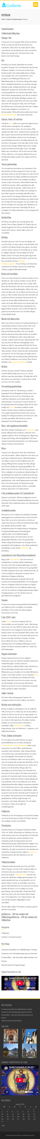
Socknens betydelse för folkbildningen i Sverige (19, 950)
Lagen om (33, 852)
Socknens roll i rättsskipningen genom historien (19, 953)
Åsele (36, 675)
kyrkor (12, 407)
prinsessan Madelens (18, 362)
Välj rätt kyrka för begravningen (13, 965)
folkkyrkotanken (20, 875)
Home (3, 19)
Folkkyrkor (5, 933)
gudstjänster (19, 725)
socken (9, 621)
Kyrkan (4, 961)
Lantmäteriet (15, 559)
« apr (3, 1125)
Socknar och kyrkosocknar (14, 19)
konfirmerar (30, 430)
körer (11, 123)
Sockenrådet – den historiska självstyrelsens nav (19, 957)
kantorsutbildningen (9, 115)
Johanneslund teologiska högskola (14, 745)
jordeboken (24, 548)
